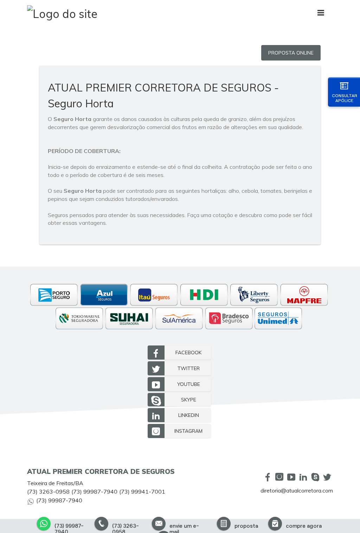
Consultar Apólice (344, 98)
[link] (179, 352)
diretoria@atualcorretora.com (297, 490)
